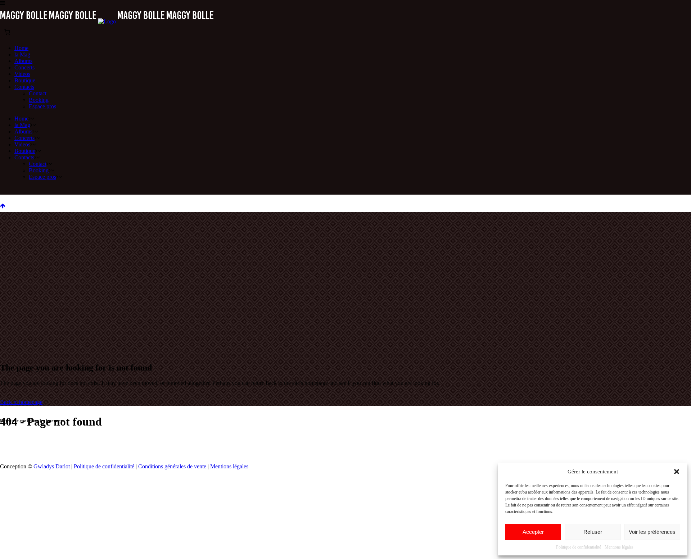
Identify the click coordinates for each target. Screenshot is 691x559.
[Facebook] (317, 441)
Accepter (533, 532)
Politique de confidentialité (578, 547)
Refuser (592, 532)
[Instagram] (331, 441)
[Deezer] (374, 441)
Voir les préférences (652, 532)
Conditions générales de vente (173, 466)
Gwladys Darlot (51, 466)
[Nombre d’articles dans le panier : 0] (7, 32)
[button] (676, 471)
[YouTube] (345, 441)
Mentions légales (619, 547)
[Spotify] (360, 441)
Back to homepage (21, 402)
